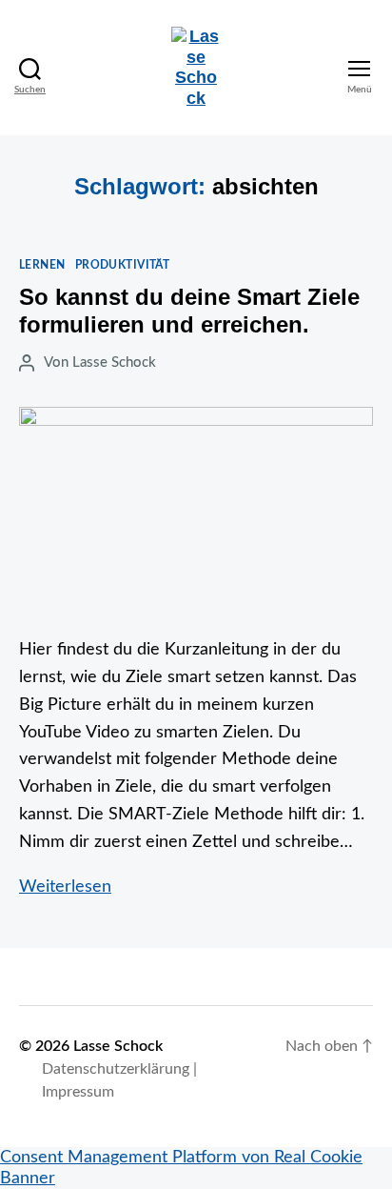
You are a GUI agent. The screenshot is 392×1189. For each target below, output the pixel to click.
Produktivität (122, 265)
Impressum (78, 1091)
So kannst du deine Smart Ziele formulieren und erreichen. (189, 310)
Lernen (42, 265)
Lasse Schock (114, 362)
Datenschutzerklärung (115, 1069)
